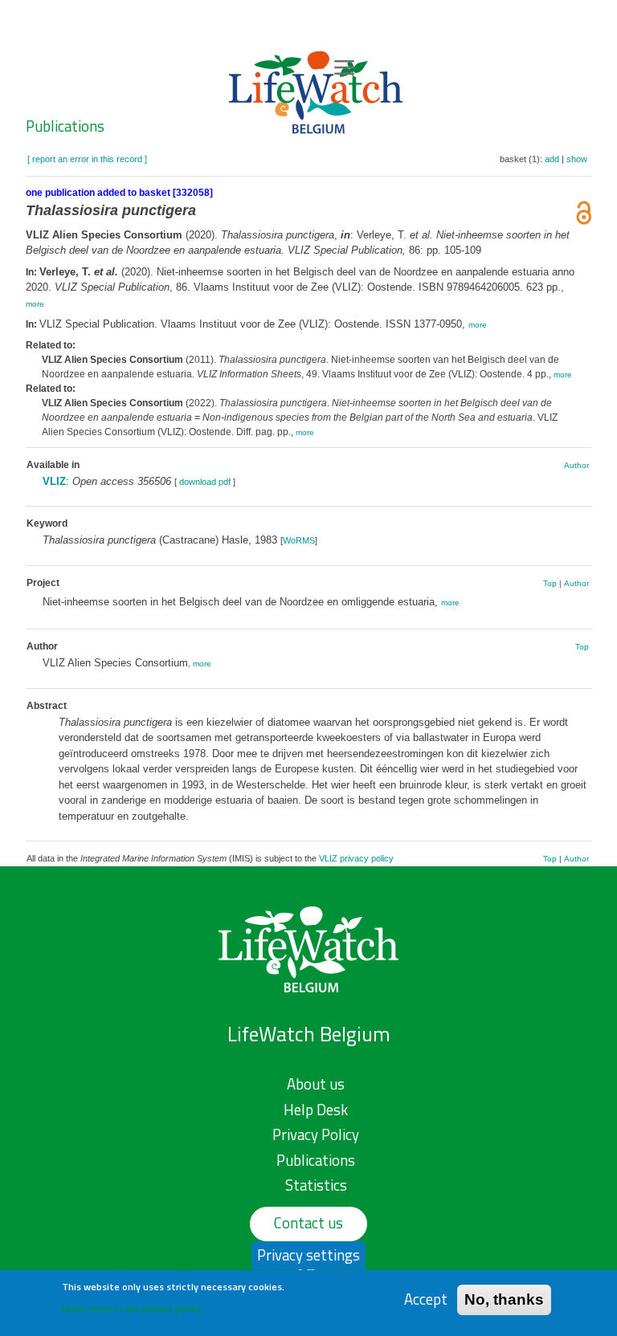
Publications (65, 126)
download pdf (205, 482)
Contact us (308, 1223)
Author (576, 465)
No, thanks (504, 1299)
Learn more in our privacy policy (131, 1308)
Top (550, 583)
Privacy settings (308, 1255)
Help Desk (316, 1109)
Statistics (316, 1185)
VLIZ (54, 481)
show (576, 159)
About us (316, 1084)
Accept (425, 1299)
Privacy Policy (315, 1134)
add (552, 159)
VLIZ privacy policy (356, 858)
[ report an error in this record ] (87, 159)
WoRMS (299, 540)
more (35, 303)
